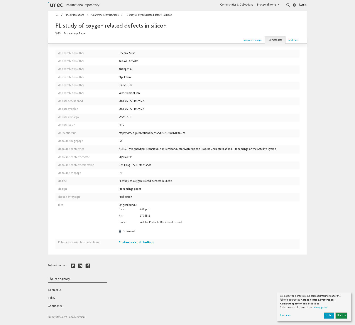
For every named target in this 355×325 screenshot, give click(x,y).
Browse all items (266, 5)
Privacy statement (58, 317)
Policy (51, 298)
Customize (285, 315)
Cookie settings (77, 317)
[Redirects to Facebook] (87, 265)
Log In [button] (303, 5)
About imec (55, 306)
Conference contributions (105, 15)
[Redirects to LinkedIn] (80, 265)
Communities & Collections (236, 5)
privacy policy (320, 308)
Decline (329, 315)
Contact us (54, 290)
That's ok (341, 315)
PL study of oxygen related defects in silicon (149, 15)
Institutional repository (82, 5)
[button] (253, 40)
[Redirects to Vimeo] (73, 265)
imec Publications (75, 15)
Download (128, 231)
